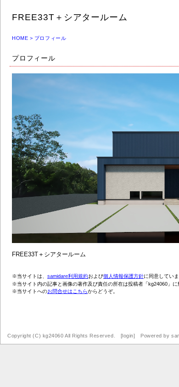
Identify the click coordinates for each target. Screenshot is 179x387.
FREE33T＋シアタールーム (70, 17)
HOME (20, 38)
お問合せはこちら (67, 291)
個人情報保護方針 (123, 276)
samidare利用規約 (67, 276)
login (128, 335)
